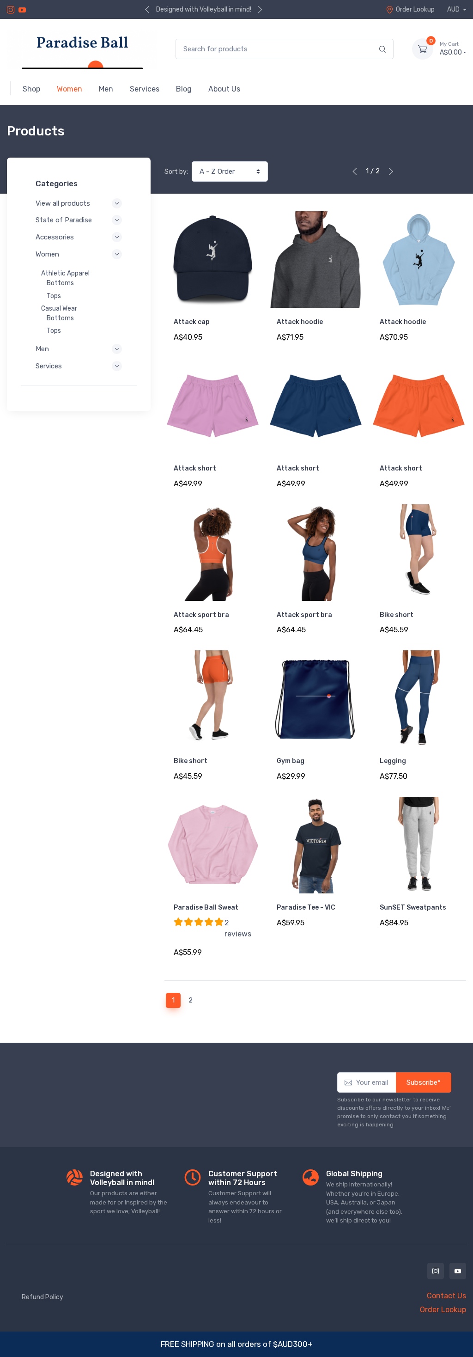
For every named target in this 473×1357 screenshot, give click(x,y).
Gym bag (290, 761)
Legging (393, 761)
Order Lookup (415, 9)
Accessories (55, 237)
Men (42, 349)
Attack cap (192, 322)
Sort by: (176, 172)
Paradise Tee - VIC (306, 907)
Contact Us (446, 1295)
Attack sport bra (201, 615)
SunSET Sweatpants (413, 907)
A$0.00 (451, 48)
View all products (63, 203)
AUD (454, 9)
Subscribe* (423, 1082)
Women (47, 254)
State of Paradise (64, 220)
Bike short (396, 615)
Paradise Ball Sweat (206, 907)
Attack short (195, 468)
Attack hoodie (300, 322)
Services (49, 366)
